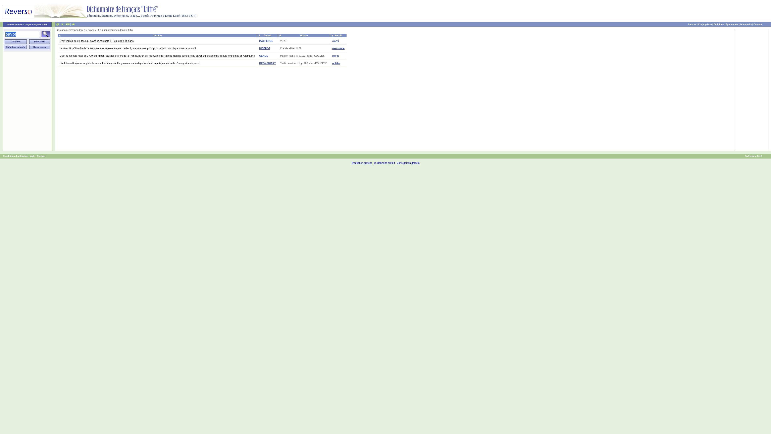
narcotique (338, 48)
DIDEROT (264, 48)
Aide (32, 156)
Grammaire (746, 24)
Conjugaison (705, 24)
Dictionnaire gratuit (384, 163)
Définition (719, 24)
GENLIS (263, 55)
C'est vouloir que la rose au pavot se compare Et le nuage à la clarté (97, 41)
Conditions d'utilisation (15, 156)
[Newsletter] (68, 24)
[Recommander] (73, 24)
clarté (335, 41)
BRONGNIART (267, 63)
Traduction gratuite (362, 163)
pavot (335, 55)
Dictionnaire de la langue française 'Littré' (27, 24)
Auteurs (692, 24)
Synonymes (732, 24)
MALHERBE (266, 41)
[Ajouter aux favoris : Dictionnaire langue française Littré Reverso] (62, 24)
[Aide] (57, 24)
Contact (758, 24)
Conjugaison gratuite (408, 163)
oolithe (336, 63)
